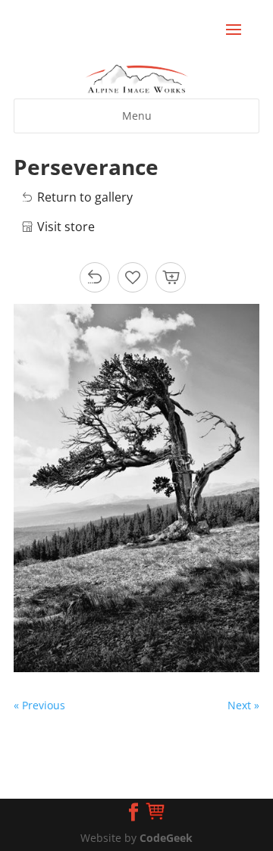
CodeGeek (166, 838)
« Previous (39, 705)
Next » (243, 705)
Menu (137, 115)
